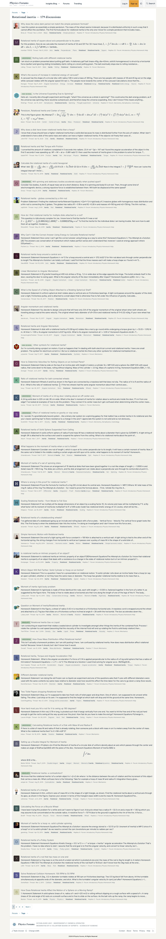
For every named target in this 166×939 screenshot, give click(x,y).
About (129, 931)
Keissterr (24, 579)
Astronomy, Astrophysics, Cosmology (126, 103)
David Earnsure (26, 684)
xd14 (22, 866)
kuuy (22, 388)
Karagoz (24, 84)
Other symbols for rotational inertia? (44, 345)
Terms (135, 931)
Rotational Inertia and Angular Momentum (40, 326)
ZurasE (23, 648)
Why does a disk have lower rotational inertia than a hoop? (48, 129)
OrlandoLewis (25, 455)
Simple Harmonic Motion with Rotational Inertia (42, 534)
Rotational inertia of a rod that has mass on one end (44, 857)
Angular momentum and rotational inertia (39, 306)
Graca (23, 191)
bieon (23, 122)
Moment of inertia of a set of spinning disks (41, 463)
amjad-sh (24, 782)
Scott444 (24, 422)
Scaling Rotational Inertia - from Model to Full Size (44, 501)
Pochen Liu (25, 246)
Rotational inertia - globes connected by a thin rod (44, 198)
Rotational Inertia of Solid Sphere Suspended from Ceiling (47, 429)
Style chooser (18, 931)
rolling (23, 67)
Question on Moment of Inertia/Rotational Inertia (43, 605)
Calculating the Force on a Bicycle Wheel (39, 806)
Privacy (142, 931)
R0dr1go (24, 103)
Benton (23, 899)
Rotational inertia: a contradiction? (42, 773)
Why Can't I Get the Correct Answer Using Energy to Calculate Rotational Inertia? (58, 235)
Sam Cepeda (25, 665)
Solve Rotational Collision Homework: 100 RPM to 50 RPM (47, 873)
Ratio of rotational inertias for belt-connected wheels (45, 378)
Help (148, 931)
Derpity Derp (25, 849)
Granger (24, 371)
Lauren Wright (26, 717)
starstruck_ (25, 318)
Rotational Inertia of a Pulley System (37, 840)
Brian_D (23, 33)
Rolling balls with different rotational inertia (47, 58)
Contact (122, 931)
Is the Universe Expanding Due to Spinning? (47, 93)
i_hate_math (25, 596)
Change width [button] (34, 931)
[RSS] (153, 931)
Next (27, 907)
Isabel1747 (24, 155)
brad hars (24, 280)
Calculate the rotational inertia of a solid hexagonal (44, 163)
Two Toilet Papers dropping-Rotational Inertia (41, 691)
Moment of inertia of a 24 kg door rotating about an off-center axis (58, 396)
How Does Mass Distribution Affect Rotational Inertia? (51, 639)
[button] (59, 3)
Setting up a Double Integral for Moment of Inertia (43, 742)
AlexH (23, 439)
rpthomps (24, 799)
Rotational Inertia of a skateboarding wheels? (41, 517)
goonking (24, 832)
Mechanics (101, 67)
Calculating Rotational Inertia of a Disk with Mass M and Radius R (57, 725)
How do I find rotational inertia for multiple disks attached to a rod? (52, 215)
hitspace (24, 510)
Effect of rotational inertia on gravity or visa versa (50, 412)
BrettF (23, 816)
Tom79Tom (25, 631)
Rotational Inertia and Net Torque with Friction (42, 146)
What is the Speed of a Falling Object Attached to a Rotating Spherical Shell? (56, 290)
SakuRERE (24, 263)
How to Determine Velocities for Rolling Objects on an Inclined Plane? (52, 362)
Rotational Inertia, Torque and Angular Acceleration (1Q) (46, 656)
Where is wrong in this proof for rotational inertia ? (44, 482)
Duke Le (24, 491)
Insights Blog (51, 3)
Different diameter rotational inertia (37, 675)
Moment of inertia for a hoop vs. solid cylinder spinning (46, 823)
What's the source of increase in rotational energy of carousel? (50, 75)
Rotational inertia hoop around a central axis (41, 254)
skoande (24, 527)
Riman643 (24, 227)
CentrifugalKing (26, 701)
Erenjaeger (24, 562)
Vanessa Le (25, 543)
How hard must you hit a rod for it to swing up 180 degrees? (48, 708)
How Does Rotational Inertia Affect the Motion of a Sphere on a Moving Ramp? (57, 890)
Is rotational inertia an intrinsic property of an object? (45, 553)
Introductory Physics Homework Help (103, 33)
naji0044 (24, 207)
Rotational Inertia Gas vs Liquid (41, 622)
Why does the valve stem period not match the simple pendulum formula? (54, 24)
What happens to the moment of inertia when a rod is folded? (49, 446)
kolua (23, 734)
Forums (66, 3)
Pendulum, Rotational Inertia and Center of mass (43, 110)
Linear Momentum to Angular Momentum (39, 271)
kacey (23, 405)
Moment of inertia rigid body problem (38, 586)
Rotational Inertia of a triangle (34, 790)
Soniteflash (25, 882)
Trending (78, 3)
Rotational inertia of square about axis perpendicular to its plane (50, 40)
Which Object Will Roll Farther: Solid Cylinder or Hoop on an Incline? (52, 570)
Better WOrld (25, 763)
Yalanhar (24, 174)
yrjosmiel (24, 354)
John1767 (24, 139)
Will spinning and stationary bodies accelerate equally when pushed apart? (61, 181)
